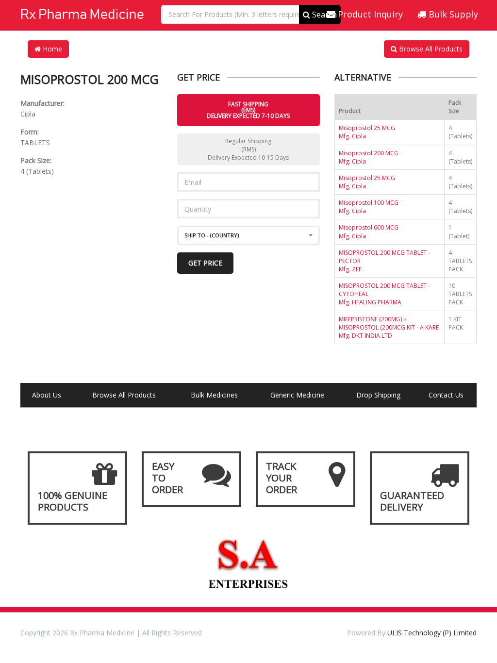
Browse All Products (430, 48)
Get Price (205, 262)
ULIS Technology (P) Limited (432, 632)
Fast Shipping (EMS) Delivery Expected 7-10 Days (248, 110)
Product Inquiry (369, 14)
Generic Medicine (297, 394)
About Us (46, 394)
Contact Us (446, 394)
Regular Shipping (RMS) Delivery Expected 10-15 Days (248, 149)
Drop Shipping (378, 394)
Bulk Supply (452, 14)
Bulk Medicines (214, 394)
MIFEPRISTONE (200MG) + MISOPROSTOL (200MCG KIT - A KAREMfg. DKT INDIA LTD (389, 327)
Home (51, 48)
